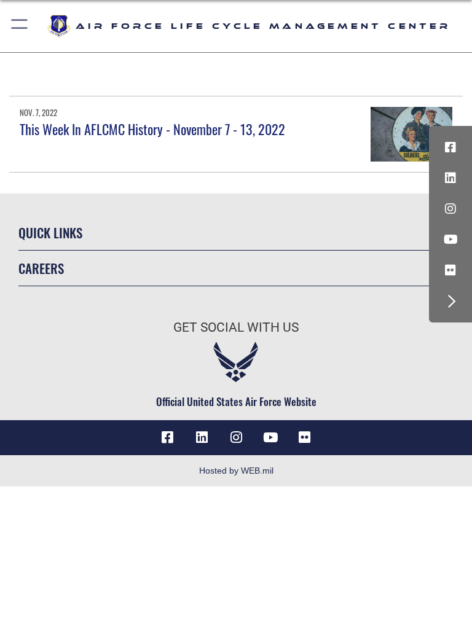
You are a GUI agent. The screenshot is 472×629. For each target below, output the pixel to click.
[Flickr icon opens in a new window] (450, 270)
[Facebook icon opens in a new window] (450, 147)
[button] (20, 26)
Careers (41, 268)
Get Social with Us (236, 327)
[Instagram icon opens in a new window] (450, 208)
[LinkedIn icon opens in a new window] (450, 178)
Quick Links (50, 232)
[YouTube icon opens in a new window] (450, 239)
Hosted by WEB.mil (236, 470)
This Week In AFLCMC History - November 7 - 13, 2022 (152, 129)
